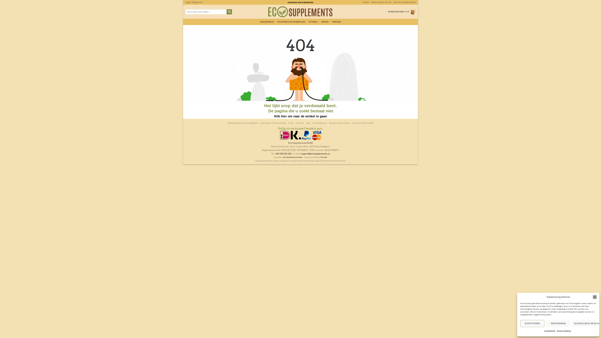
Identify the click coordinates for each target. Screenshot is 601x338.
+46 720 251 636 (283, 153)
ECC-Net (324, 157)
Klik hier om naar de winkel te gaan (300, 116)
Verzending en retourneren (242, 123)
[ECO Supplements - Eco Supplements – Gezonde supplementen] (300, 12)
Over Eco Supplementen (404, 2)
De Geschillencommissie (292, 157)
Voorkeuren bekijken (585, 323)
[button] (594, 297)
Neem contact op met (381, 2)
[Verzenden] (229, 12)
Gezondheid (267, 21)
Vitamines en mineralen (291, 21)
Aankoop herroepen (363, 123)
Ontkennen (558, 323)
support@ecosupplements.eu (315, 153)
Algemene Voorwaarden (273, 123)
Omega (325, 21)
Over (290, 123)
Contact (299, 123)
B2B (308, 123)
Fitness (313, 21)
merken (365, 2)
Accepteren (532, 323)
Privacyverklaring (564, 331)
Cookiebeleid (549, 331)
